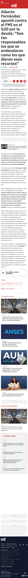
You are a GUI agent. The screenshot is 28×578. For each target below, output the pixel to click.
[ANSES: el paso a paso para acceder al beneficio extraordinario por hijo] (14, 331)
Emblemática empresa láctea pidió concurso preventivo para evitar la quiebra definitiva (17, 147)
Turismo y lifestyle (5, 547)
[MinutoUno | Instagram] (20, 545)
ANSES (13, 553)
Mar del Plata (10, 555)
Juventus (11, 564)
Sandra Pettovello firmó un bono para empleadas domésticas (13, 395)
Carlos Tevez (8, 553)
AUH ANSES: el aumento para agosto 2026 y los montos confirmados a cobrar (12, 370)
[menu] (3, 2)
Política (3, 544)
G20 (21, 283)
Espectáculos (10, 545)
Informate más (11, 144)
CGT (9, 550)
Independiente (9, 552)
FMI (16, 283)
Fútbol (15, 552)
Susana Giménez (15, 550)
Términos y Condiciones (6, 566)
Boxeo (2, 553)
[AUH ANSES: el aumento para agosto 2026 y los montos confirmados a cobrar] (14, 357)
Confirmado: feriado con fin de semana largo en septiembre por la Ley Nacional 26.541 (13, 445)
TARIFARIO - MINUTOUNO (6, 572)
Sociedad (8, 544)
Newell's (3, 552)
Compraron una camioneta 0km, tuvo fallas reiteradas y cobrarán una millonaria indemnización (12, 461)
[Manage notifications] (25, 573)
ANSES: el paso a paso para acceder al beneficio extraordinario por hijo (11, 344)
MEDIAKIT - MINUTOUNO (5, 571)
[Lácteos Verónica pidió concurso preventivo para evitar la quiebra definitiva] (14, 416)
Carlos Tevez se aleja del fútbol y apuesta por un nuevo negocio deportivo (14, 469)
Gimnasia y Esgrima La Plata (7, 559)
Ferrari (17, 559)
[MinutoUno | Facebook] (26, 545)
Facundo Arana (4, 564)
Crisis (3, 315)
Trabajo (4, 392)
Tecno (15, 545)
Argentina (11, 561)
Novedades (4, 366)
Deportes (3, 545)
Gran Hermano (4, 561)
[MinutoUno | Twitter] (23, 545)
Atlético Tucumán (5, 563)
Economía (4, 67)
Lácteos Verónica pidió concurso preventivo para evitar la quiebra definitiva (12, 428)
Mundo (12, 547)
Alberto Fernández (7, 283)
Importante (4, 341)
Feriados (13, 563)
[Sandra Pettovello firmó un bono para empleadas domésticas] (14, 383)
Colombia (3, 555)
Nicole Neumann (4, 557)
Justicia (18, 553)
